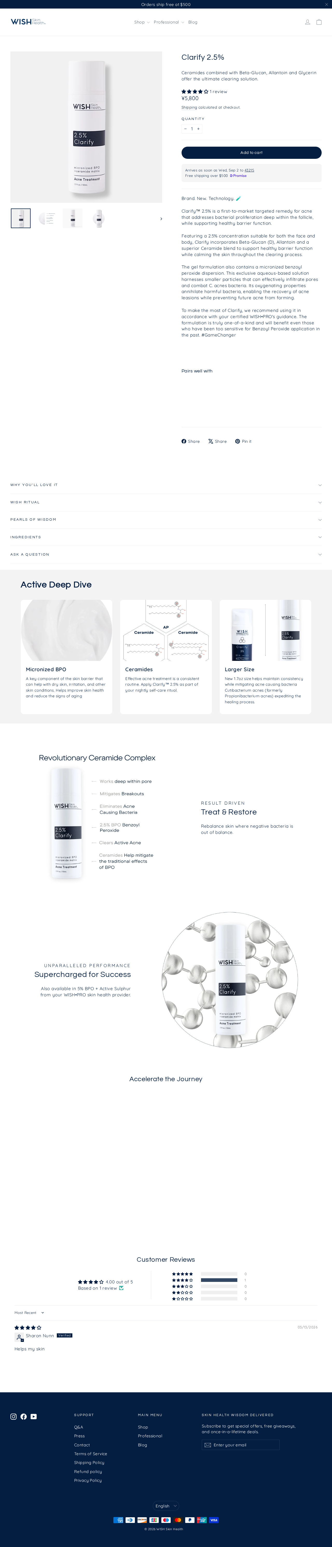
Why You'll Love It (34, 485)
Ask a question (30, 554)
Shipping (189, 107)
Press (79, 1435)
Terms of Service (90, 1453)
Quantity (193, 119)
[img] (28, 1327)
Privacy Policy (88, 1480)
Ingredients (26, 537)
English (163, 1505)
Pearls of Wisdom (33, 519)
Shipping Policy (89, 1462)
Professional (167, 22)
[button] (196, 91)
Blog (193, 22)
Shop (140, 22)
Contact (82, 1444)
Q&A (78, 1427)
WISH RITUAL (25, 502)
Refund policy (88, 1471)
